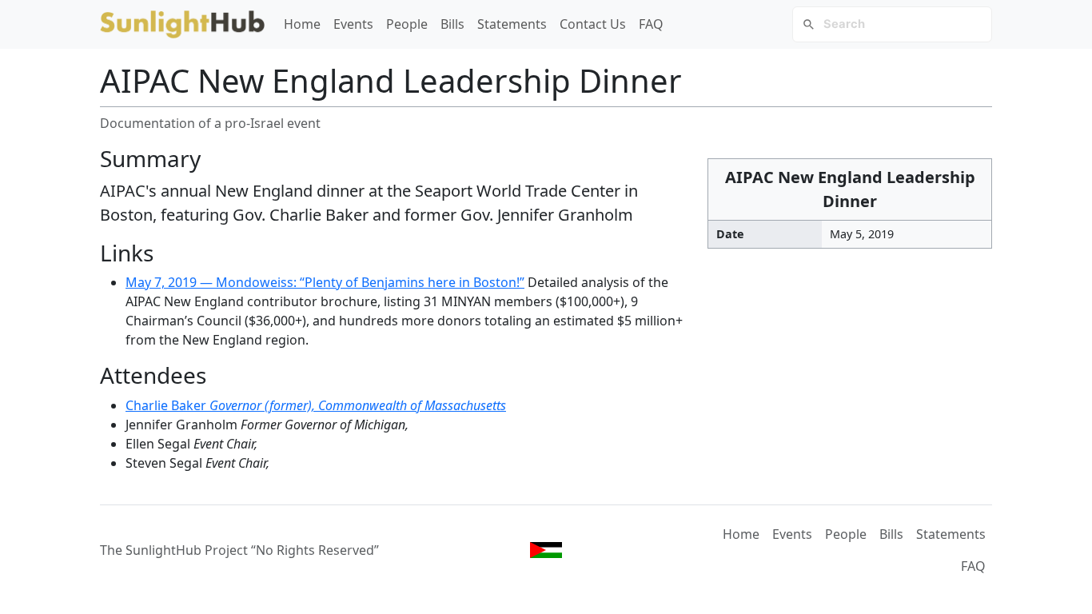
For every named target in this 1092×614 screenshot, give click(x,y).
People (407, 24)
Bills (452, 24)
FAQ (651, 24)
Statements (512, 24)
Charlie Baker (316, 405)
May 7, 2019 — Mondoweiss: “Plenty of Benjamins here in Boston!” (325, 282)
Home (302, 24)
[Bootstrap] (546, 550)
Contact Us (593, 24)
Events (353, 24)
